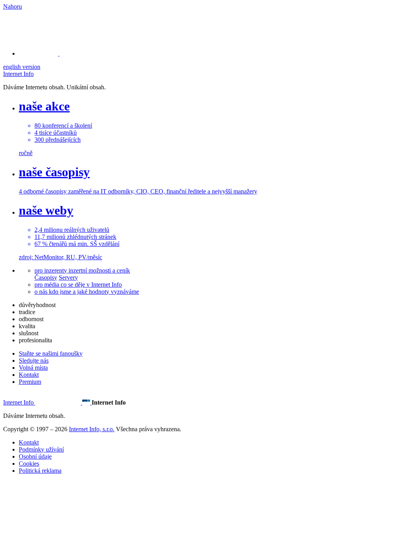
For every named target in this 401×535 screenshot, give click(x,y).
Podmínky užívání (41, 449)
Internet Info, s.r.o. (91, 429)
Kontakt (29, 374)
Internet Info (18, 73)
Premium (30, 381)
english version (21, 66)
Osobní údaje (35, 456)
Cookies (29, 463)
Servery (68, 277)
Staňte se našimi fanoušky (51, 353)
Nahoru (12, 6)
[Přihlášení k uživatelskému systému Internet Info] (43, 53)
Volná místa (33, 367)
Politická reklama (40, 470)
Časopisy (45, 277)
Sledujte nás (34, 360)
